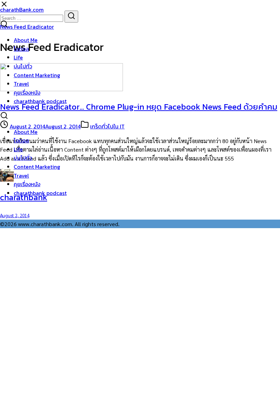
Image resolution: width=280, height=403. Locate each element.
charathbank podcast (40, 101)
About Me (26, 40)
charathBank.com (22, 9)
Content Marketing (37, 75)
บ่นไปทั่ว (23, 66)
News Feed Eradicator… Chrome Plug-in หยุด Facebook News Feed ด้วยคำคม (138, 107)
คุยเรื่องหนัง (27, 92)
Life (18, 57)
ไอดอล (21, 49)
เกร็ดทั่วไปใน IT (107, 126)
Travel (21, 84)
